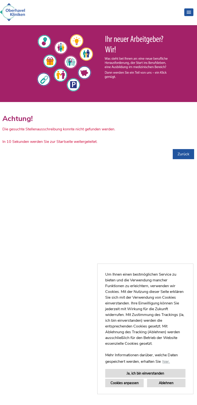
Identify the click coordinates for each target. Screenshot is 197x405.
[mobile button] (188, 12)
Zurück (183, 154)
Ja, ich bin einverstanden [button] (145, 373)
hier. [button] (166, 361)
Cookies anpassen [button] (125, 383)
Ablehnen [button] (166, 383)
